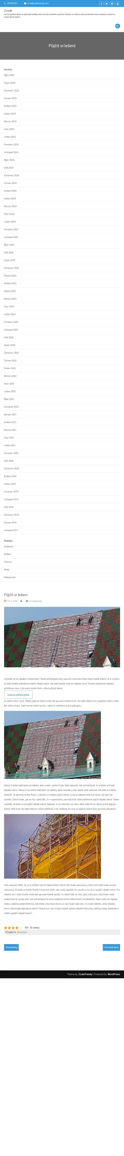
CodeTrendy (85, 974)
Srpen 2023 (9, 260)
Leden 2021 (10, 445)
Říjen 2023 (9, 245)
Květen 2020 (10, 476)
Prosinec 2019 (11, 491)
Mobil (6, 569)
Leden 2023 (10, 314)
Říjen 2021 (9, 399)
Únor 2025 (9, 129)
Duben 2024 (10, 198)
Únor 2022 (9, 383)
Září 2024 (8, 167)
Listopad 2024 (11, 152)
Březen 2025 (10, 121)
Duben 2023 (10, 291)
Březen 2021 (10, 430)
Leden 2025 (10, 137)
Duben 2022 (10, 368)
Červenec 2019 (11, 514)
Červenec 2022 (11, 353)
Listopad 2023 (11, 237)
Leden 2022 (10, 391)
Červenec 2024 (11, 175)
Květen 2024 (10, 191)
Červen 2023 (10, 275)
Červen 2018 (10, 522)
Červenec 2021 (11, 406)
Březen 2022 (10, 376)
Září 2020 (8, 460)
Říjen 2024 (9, 160)
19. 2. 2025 (12, 601)
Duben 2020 (10, 484)
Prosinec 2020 (11, 453)
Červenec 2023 (11, 268)
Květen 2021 (10, 422)
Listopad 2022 (11, 329)
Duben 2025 (10, 113)
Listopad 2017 (11, 530)
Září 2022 (8, 337)
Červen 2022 (10, 360)
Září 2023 (8, 252)
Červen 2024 (10, 183)
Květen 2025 (10, 106)
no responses (35, 601)
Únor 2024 (9, 214)
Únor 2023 (9, 306)
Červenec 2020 (11, 468)
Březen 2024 (10, 206)
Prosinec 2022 (11, 322)
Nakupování (10, 577)
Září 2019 (8, 507)
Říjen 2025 (9, 75)
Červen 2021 (10, 414)
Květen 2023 (10, 283)
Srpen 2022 (9, 345)
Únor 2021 (9, 437)
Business (8, 546)
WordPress (114, 974)
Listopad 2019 (11, 499)
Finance (8, 562)
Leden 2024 (10, 221)
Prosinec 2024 (11, 144)
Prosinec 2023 (11, 229)
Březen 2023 (10, 299)
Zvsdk (8, 11)
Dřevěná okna (111, 947)
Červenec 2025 (11, 90)
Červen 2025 (10, 98)
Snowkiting (11, 947)
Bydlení (7, 554)
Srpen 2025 (9, 83)
